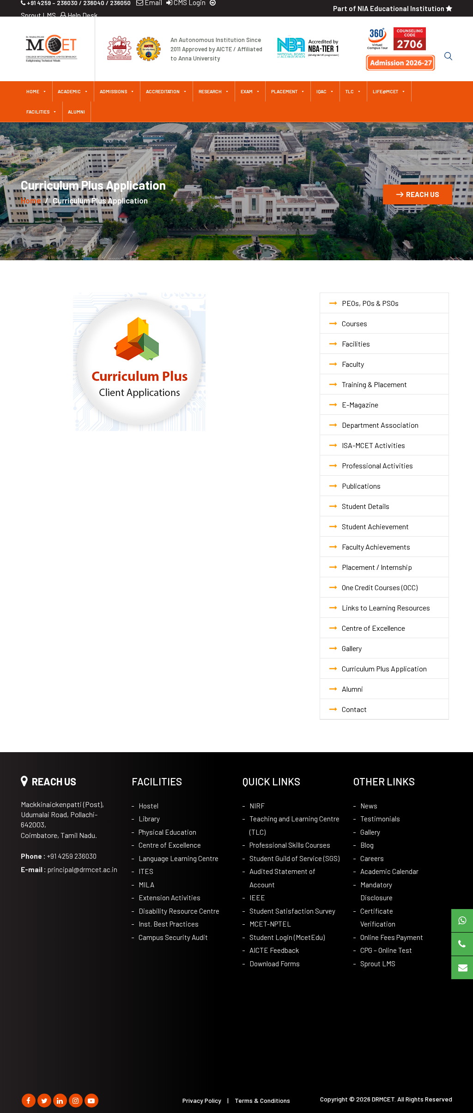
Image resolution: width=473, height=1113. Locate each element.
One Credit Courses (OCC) (380, 587)
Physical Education (167, 832)
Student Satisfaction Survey (292, 911)
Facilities (37, 111)
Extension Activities (169, 897)
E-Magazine (360, 404)
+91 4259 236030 (59, 856)
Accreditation (163, 91)
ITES (146, 871)
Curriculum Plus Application (384, 668)
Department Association (380, 424)
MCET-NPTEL (270, 924)
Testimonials (380, 818)
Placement (284, 91)
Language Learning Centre (178, 858)
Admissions (113, 91)
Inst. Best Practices (169, 924)
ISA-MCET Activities (373, 445)
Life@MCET (385, 91)
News (368, 806)
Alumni (76, 111)
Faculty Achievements (376, 546)
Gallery (352, 648)
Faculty (353, 363)
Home (32, 91)
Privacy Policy (201, 1100)
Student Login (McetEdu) (287, 937)
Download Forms (274, 963)
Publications (361, 485)
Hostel (148, 806)
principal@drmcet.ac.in (69, 869)
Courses (354, 323)
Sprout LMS (377, 963)
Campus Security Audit (173, 937)
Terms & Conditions (262, 1100)
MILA (146, 884)
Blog (367, 845)
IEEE (257, 897)
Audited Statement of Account (282, 878)
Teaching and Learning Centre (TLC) (294, 825)
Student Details (365, 506)
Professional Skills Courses (289, 845)
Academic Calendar (389, 871)
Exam (247, 91)
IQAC (321, 91)
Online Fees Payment (391, 937)
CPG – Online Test (386, 950)
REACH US (422, 194)
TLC (350, 91)
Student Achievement (375, 526)
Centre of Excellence (373, 627)
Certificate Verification (377, 917)
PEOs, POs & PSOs (370, 303)
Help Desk (81, 15)
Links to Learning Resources (386, 607)
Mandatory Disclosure (376, 891)
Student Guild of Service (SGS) (294, 858)
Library (149, 818)
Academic (69, 91)
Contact (354, 709)
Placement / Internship (377, 566)
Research (210, 91)
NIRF (257, 806)
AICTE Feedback (274, 950)
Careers (372, 858)
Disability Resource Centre (179, 911)
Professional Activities (377, 465)
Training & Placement (374, 384)
